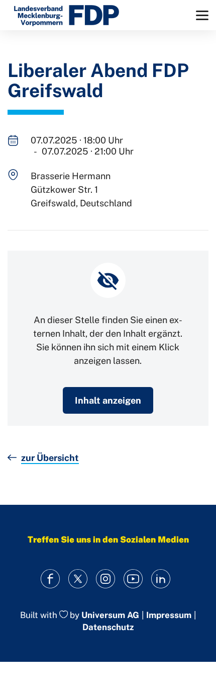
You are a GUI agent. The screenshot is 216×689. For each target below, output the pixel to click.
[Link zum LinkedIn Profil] (161, 579)
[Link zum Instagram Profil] (105, 579)
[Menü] (202, 15)
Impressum (168, 615)
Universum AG (110, 615)
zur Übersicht (50, 457)
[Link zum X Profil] (78, 579)
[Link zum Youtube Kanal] (133, 579)
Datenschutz (108, 627)
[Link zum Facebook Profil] (50, 579)
